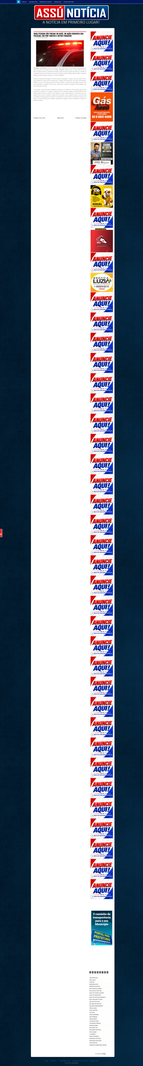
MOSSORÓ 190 (93, 1027)
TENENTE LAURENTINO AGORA (98, 1045)
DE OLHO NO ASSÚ (94, 1001)
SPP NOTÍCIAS (93, 1042)
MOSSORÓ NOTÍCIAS (95, 1029)
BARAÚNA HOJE (93, 984)
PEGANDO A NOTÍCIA (95, 1038)
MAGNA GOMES (93, 1025)
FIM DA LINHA (93, 1008)
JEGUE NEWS (93, 1019)
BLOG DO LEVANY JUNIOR (96, 993)
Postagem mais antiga (80, 118)
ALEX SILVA (92, 980)
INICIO (46, 1061)
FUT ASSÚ (92, 1012)
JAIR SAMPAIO (93, 1016)
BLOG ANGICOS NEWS (95, 988)
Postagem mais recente (39, 118)
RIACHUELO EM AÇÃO (95, 1040)
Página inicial (60, 118)
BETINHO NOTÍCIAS (94, 986)
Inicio (18, 2)
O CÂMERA (92, 1034)
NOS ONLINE (92, 1032)
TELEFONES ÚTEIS (33, 2)
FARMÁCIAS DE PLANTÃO (46, 2)
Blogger (104, 1053)
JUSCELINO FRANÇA (95, 1023)
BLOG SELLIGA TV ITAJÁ (95, 999)
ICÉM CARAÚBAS (94, 1014)
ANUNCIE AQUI (57, 2)
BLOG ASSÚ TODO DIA (95, 990)
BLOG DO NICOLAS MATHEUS (97, 997)
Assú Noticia (39, 37)
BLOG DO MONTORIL (95, 995)
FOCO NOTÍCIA (93, 1010)
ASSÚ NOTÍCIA (75, 1062)
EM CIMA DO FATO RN (95, 1003)
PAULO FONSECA (94, 1036)
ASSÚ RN (91, 982)
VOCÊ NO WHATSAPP (69, 2)
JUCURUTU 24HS (94, 1021)
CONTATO (24, 2)
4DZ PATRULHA (93, 977)
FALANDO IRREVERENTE (96, 1006)
